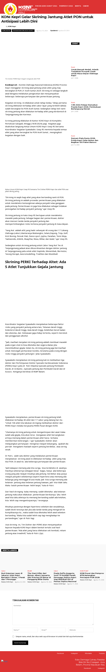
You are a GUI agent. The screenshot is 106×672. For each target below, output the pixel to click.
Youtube (102, 653)
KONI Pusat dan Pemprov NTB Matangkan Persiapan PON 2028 (92, 575)
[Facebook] (54, 653)
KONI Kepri (12, 26)
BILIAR (30, 571)
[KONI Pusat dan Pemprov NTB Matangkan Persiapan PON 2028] (92, 561)
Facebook (60, 653)
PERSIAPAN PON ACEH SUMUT (23, 30)
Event (73, 67)
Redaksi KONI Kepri (7, 582)
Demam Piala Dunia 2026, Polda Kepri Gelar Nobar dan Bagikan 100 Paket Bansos (84, 140)
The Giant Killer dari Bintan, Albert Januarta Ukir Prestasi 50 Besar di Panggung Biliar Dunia (39, 576)
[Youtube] (96, 653)
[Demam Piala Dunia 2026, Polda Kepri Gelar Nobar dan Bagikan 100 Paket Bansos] (86, 124)
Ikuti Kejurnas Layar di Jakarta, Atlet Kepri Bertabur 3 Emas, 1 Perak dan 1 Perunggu (13, 576)
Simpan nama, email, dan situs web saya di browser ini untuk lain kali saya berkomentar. (49, 636)
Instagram (74, 653)
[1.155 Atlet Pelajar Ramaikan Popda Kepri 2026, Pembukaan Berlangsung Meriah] (86, 91)
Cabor (3, 571)
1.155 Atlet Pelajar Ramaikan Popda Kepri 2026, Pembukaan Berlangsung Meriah (86, 107)
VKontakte (88, 653)
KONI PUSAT (84, 571)
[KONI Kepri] (3, 26)
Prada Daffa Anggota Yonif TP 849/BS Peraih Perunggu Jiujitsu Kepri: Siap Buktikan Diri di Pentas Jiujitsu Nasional (65, 577)
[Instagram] (68, 653)
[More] (86, 36)
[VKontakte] (82, 653)
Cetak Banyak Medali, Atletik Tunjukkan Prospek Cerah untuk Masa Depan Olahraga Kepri (85, 72)
